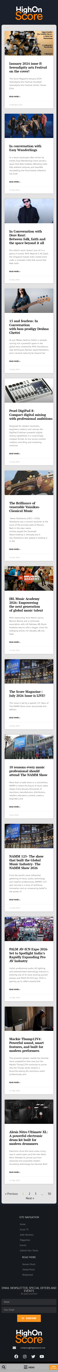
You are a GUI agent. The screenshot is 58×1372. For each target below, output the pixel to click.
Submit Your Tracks (29, 1250)
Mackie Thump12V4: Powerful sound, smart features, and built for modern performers (26, 1045)
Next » (30, 1198)
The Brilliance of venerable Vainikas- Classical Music (24, 507)
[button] (4, 1367)
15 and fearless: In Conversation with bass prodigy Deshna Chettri (29, 327)
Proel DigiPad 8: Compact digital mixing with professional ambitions (30, 415)
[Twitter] (33, 1356)
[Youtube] (42, 1356)
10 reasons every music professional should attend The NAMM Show (28, 771)
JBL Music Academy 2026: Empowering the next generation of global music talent (26, 605)
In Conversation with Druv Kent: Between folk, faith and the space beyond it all (27, 237)
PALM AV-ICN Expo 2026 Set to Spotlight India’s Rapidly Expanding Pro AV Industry (28, 955)
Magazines (25, 1239)
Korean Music (29, 1264)
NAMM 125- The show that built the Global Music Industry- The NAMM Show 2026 (26, 862)
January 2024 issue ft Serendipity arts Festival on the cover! (28, 67)
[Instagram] (25, 1356)
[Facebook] (16, 1356)
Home (23, 1224)
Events (23, 1245)
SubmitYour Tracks (53, 1367)
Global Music (28, 1269)
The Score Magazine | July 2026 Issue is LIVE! (27, 693)
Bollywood (27, 1274)
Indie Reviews (26, 1234)
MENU (31, 1367)
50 (49, 1194)
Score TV (24, 1229)
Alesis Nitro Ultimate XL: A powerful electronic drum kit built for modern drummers (28, 1138)
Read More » (14, 96)
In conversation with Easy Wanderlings (25, 148)
